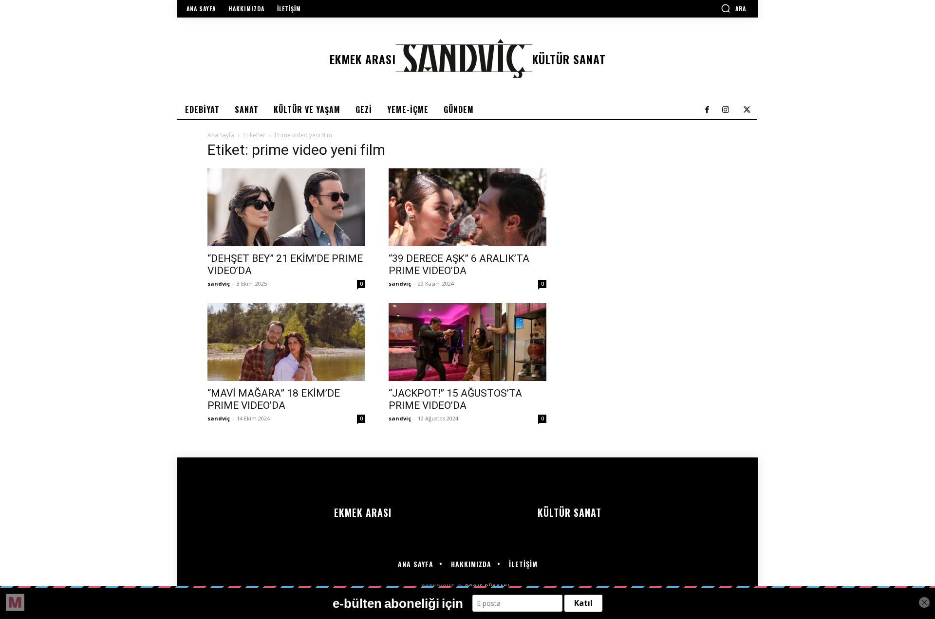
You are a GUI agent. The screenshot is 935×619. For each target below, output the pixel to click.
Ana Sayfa (220, 135)
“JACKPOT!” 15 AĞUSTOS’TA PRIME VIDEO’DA (455, 399)
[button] (733, 8)
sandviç (218, 283)
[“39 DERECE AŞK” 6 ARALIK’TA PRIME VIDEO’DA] (467, 207)
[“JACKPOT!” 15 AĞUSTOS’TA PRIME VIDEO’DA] (467, 342)
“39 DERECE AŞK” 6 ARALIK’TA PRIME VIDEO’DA (459, 264)
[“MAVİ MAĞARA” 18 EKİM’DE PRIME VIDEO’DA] (286, 342)
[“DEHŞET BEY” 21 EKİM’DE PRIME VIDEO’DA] (286, 207)
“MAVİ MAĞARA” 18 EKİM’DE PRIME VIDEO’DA (273, 399)
